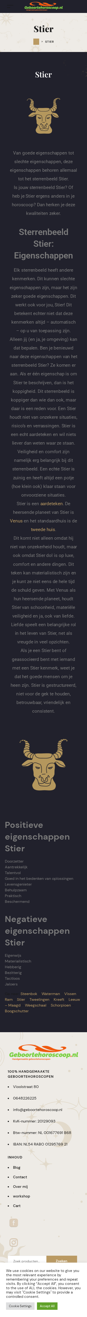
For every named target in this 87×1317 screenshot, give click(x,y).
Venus (16, 521)
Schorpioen (61, 1005)
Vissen (70, 993)
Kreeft (59, 999)
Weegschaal (35, 1005)
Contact (20, 1177)
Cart (17, 1205)
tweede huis (43, 529)
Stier (21, 999)
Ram (9, 999)
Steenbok (29, 993)
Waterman (51, 993)
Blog (16, 1167)
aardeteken (51, 503)
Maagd (14, 1005)
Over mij (20, 1186)
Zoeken (61, 1261)
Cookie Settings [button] (20, 1306)
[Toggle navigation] (10, 6)
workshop (21, 1196)
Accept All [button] (47, 1306)
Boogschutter (17, 1011)
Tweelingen (39, 999)
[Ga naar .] (36, 42)
